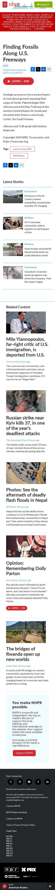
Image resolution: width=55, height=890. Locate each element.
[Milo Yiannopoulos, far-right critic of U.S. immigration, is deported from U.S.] (26, 322)
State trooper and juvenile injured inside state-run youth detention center (37, 252)
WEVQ (9, 853)
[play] (5, 886)
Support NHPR (24, 753)
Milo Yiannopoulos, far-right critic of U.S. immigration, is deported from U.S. (27, 347)
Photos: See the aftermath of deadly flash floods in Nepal (26, 494)
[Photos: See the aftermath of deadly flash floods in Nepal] (26, 473)
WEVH (9, 843)
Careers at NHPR (14, 818)
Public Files (11, 831)
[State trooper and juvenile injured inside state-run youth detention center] (13, 249)
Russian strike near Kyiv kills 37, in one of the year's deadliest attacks (25, 425)
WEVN (9, 848)
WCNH (9, 836)
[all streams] (51, 886)
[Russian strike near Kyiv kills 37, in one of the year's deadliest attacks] (26, 401)
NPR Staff (11, 507)
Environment (30, 191)
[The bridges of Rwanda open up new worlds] (26, 632)
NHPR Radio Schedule (16, 812)
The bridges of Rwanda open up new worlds (23, 653)
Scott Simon (12, 580)
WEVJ (9, 846)
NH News (29, 217)
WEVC (9, 838)
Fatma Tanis (11, 666)
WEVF (9, 841)
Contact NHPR (13, 806)
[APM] (12, 876)
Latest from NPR (22, 149)
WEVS (9, 855)
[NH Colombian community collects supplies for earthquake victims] (13, 223)
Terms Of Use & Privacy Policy (20, 825)
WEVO (9, 851)
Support (45, 4)
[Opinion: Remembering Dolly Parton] (26, 546)
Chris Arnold (12, 361)
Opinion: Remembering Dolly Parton (26, 568)
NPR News (19, 155)
